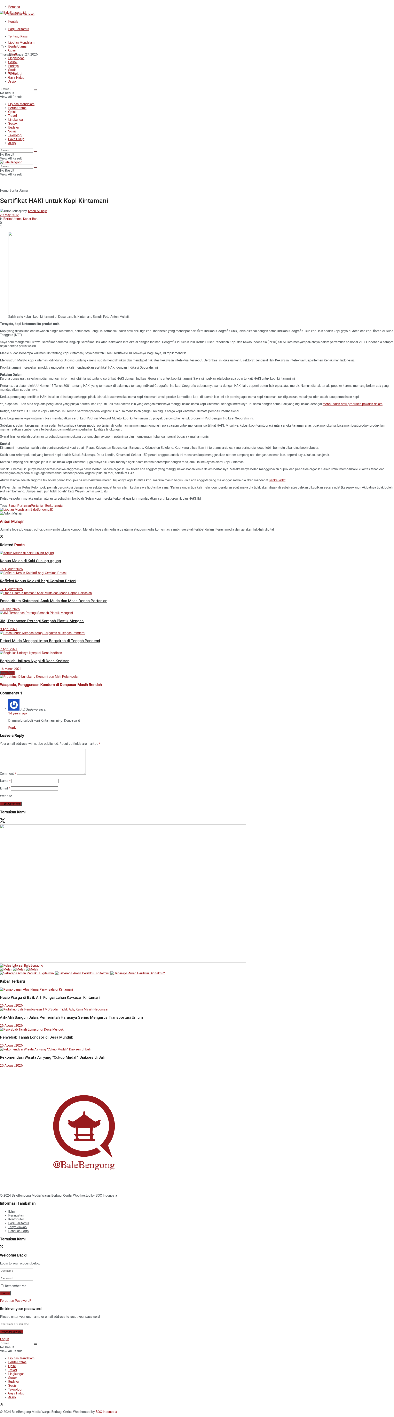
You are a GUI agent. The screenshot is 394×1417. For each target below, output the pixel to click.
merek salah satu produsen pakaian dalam (353, 404)
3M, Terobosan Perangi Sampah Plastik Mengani (42, 621)
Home (4, 191)
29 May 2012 (9, 215)
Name (5, 781)
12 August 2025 (11, 589)
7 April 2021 (8, 649)
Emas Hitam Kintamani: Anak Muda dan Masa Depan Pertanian (53, 601)
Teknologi (15, 74)
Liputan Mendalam (21, 42)
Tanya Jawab (17, 1227)
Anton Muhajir (37, 211)
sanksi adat (277, 480)
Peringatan (16, 1215)
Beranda (14, 7)
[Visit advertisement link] (26, 509)
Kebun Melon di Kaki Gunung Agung (30, 561)
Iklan (11, 1211)
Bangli (12, 506)
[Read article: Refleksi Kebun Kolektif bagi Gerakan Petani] (197, 573)
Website (6, 796)
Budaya (13, 66)
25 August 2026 (11, 1045)
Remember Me (15, 1286)
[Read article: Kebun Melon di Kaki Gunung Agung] (197, 553)
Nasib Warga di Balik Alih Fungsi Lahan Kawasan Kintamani (50, 997)
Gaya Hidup (16, 78)
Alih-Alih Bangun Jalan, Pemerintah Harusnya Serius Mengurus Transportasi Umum (71, 1017)
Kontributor (16, 1219)
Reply (12, 728)
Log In (4, 1339)
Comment (8, 774)
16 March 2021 (11, 669)
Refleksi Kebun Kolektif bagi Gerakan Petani (38, 581)
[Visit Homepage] (13, 13)
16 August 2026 (11, 569)
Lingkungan (16, 58)
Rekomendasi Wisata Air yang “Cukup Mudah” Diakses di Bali (52, 1057)
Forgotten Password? (15, 1301)
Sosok (12, 62)
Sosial (12, 70)
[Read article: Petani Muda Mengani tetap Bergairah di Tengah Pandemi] (197, 633)
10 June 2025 (10, 609)
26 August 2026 (11, 1005)
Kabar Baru (30, 219)
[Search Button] (35, 89)
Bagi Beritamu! (18, 29)
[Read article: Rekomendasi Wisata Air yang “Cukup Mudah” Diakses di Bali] (197, 1049)
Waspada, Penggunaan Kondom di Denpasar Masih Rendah (51, 684)
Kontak (13, 22)
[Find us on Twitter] (1, 62)
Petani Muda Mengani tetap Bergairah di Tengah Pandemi (50, 641)
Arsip (12, 81)
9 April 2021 (8, 629)
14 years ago (17, 713)
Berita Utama (17, 46)
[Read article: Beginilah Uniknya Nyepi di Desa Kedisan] (197, 653)
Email (5, 788)
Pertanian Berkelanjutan (47, 506)
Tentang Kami (17, 36)
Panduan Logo (18, 1231)
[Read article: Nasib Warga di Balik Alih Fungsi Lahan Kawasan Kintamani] (197, 989)
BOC (99, 1195)
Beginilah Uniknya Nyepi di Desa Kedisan (34, 661)
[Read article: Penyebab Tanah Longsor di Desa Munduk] (197, 1029)
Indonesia (110, 1195)
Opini (12, 50)
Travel (12, 54)
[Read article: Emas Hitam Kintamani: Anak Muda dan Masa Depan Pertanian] (197, 593)
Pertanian (24, 506)
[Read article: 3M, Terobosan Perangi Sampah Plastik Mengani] (197, 613)
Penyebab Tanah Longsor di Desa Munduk (36, 1037)
